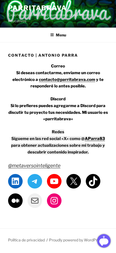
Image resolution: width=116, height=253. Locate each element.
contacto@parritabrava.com (67, 79)
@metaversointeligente (34, 165)
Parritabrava (37, 8)
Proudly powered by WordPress (76, 240)
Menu (61, 35)
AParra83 (95, 138)
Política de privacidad (26, 240)
